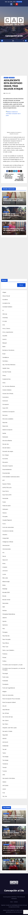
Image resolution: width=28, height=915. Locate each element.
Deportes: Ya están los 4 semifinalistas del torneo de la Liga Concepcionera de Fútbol (14, 906)
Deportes (4, 422)
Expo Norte (5, 491)
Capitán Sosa (5, 368)
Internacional (5, 545)
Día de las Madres (7, 440)
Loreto (4, 574)
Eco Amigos (5, 455)
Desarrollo (5, 426)
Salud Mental (5, 709)
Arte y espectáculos (7, 332)
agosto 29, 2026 (9, 819)
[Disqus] (14, 258)
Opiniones (5, 625)
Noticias (4, 610)
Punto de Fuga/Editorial (8, 688)
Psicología (5, 673)
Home (11, 901)
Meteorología (5, 581)
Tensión (4, 767)
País (3, 628)
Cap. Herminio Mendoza (8, 364)
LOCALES (5, 570)
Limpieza (4, 567)
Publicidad (5, 680)
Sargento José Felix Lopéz (9, 727)
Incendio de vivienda (7, 531)
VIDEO (4, 789)
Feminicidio (5, 498)
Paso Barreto (5, 635)
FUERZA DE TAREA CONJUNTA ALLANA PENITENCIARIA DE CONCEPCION (19, 177)
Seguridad (5, 735)
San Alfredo (5, 713)
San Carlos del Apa (7, 717)
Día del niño (5, 444)
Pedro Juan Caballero (8, 650)
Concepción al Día (14, 36)
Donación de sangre (7, 451)
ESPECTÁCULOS (6, 487)
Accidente (5, 299)
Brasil (3, 353)
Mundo (4, 596)
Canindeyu (5, 361)
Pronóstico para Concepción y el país (12, 664)
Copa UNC (5, 408)
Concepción (11, 77)
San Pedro (5, 724)
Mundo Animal (6, 599)
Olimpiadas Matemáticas (8, 614)
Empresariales (6, 473)
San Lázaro (5, 720)
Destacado (5, 437)
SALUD (4, 706)
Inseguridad (5, 538)
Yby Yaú (4, 796)
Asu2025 (4, 335)
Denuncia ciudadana (7, 419)
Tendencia (5, 764)
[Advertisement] (14, 57)
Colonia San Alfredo (7, 393)
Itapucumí (5, 560)
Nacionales (5, 603)
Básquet (4, 343)
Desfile (4, 433)
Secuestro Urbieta (7, 731)
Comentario (5, 397)
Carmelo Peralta (6, 372)
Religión (4, 691)
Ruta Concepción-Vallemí (9, 702)
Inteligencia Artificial (7, 541)
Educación (5, 462)
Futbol (4, 502)
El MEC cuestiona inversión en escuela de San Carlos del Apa (9, 176)
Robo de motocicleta (7, 695)
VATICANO (5, 785)
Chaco (4, 375)
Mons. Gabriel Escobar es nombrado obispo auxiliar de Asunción (13, 200)
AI (3, 310)
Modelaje (4, 588)
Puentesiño (5, 684)
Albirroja (4, 314)
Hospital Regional (7, 520)
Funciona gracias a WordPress (10, 896)
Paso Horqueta (6, 639)
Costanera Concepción (8, 411)
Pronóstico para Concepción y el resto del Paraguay (13, 669)
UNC (3, 774)
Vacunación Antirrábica (8, 778)
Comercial (5, 400)
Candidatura (5, 357)
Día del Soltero (6, 447)
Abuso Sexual (6, 296)
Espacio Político (6, 484)
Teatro (4, 753)
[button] (23, 40)
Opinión (4, 621)
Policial (4, 657)
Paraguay (5, 632)
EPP (3, 480)
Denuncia (4, 415)
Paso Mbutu (5, 643)
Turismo (4, 771)
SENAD (4, 738)
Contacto (16, 901)
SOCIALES (5, 742)
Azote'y (4, 339)
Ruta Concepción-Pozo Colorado (11, 698)
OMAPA (4, 617)
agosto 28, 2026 (9, 850)
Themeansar (14, 898)
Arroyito (6, 77)
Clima (3, 382)
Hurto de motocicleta (8, 527)
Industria (4, 534)
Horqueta (4, 516)
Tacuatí (4, 749)
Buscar (4, 280)
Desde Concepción (7, 429)
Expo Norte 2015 (6, 494)
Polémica (4, 654)
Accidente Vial (6, 303)
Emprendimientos (7, 469)
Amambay (5, 317)
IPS (3, 552)
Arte (3, 325)
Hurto (4, 523)
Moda (3, 585)
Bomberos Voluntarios (8, 350)
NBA (3, 607)
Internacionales (6, 549)
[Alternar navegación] (13, 41)
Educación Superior (7, 466)
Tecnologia (5, 760)
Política (4, 661)
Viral (3, 792)
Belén (3, 346)
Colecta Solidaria (6, 390)
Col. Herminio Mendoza (8, 386)
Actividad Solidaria (7, 306)
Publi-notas (5, 677)
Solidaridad (5, 745)
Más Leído (5, 578)
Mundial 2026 (6, 592)
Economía (5, 458)
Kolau (3, 563)
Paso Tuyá (5, 646)
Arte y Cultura (6, 328)
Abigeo (4, 292)
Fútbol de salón (6, 505)
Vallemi (4, 782)
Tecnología (5, 756)
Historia (4, 513)
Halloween (5, 509)
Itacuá (4, 556)
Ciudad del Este (6, 379)
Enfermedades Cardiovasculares (11, 476)
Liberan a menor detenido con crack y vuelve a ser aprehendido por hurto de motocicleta (14, 911)
